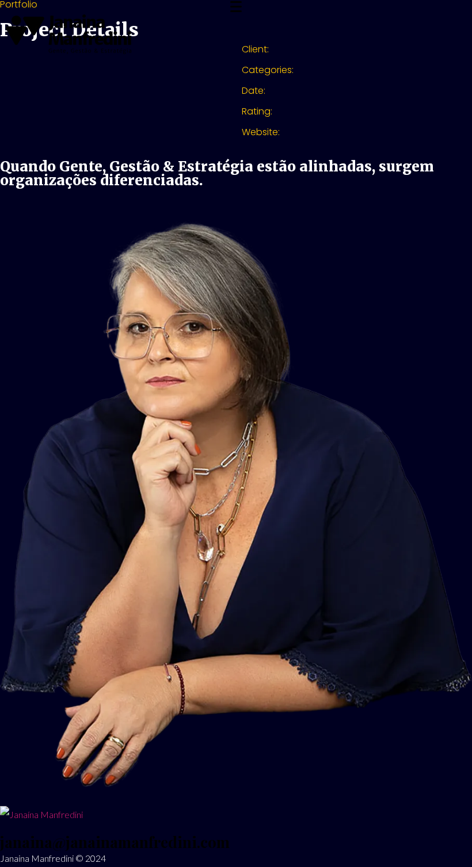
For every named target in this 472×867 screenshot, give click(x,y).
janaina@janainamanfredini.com (115, 842)
